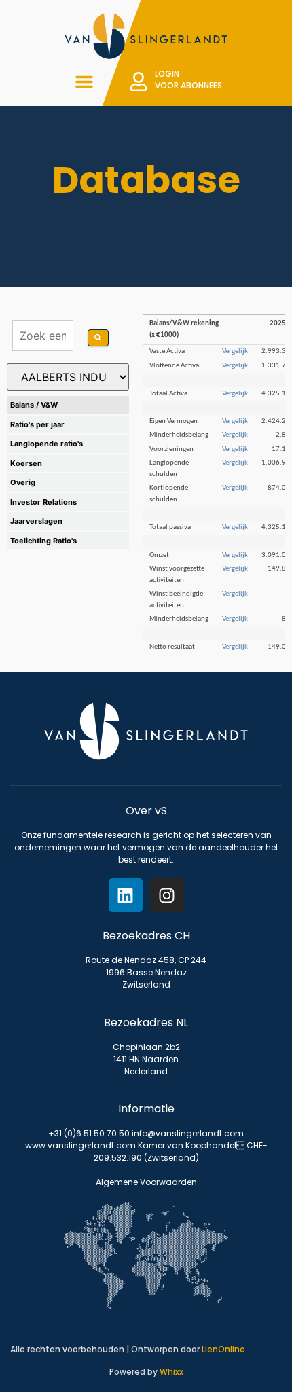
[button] (84, 81)
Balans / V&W (34, 405)
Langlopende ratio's (46, 443)
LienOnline (223, 1349)
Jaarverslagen (36, 521)
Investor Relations (43, 502)
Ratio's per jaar (37, 424)
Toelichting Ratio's (43, 540)
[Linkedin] (126, 895)
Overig (22, 482)
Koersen (26, 463)
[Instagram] (167, 895)
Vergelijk (235, 351)
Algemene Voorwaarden (146, 1182)
